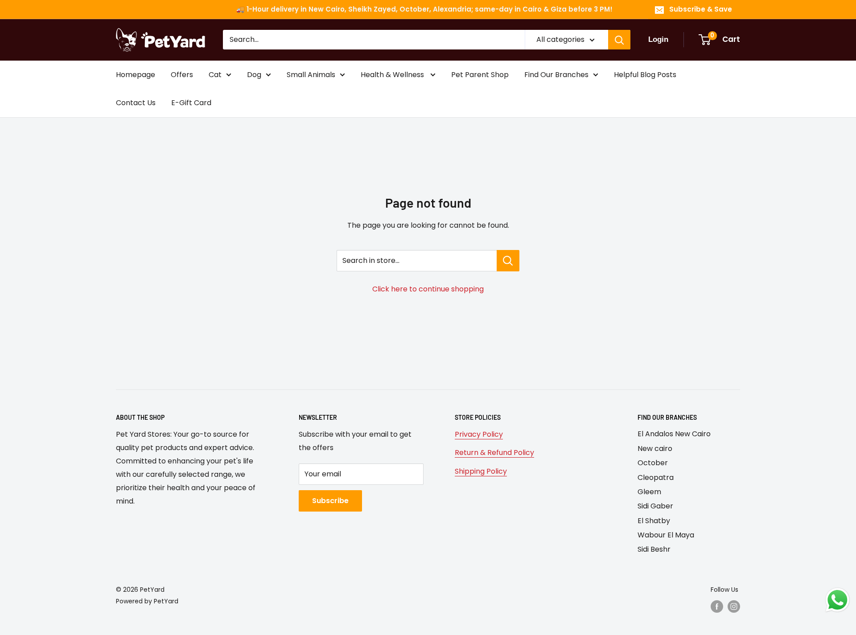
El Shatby (654, 521)
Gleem (649, 492)
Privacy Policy (479, 434)
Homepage (135, 75)
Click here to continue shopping (428, 289)
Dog (254, 75)
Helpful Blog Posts (645, 75)
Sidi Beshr (654, 549)
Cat (215, 75)
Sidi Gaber (655, 506)
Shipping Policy (481, 471)
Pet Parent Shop (480, 75)
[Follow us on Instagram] (734, 606)
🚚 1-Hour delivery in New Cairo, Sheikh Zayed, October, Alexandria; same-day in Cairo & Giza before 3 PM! (424, 9)
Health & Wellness (393, 75)
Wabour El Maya (666, 535)
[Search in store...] (508, 260)
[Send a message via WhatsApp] (837, 600)
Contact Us (136, 103)
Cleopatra (656, 477)
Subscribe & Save (700, 9)
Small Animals (311, 75)
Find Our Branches (556, 75)
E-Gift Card (191, 103)
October (653, 463)
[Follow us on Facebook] (717, 606)
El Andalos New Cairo (674, 434)
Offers (182, 75)
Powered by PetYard (147, 601)
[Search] (619, 39)
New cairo (655, 448)
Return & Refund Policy (494, 452)
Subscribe (330, 501)
